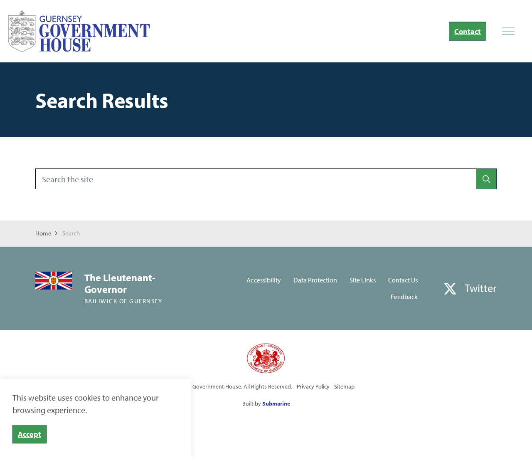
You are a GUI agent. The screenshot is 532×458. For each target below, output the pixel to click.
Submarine (276, 403)
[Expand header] (508, 31)
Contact (467, 31)
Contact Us (403, 280)
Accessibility (263, 280)
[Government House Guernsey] (79, 31)
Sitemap (344, 386)
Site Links (363, 280)
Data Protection (315, 280)
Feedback (404, 296)
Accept (29, 434)
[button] (486, 178)
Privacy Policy (313, 386)
